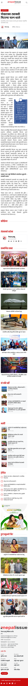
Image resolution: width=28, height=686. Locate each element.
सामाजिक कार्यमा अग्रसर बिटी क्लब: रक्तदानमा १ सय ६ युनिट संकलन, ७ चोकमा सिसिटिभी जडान (16, 457)
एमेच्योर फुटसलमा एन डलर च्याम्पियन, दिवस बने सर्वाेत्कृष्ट (14, 290)
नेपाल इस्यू (11, 236)
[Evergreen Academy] (14, 517)
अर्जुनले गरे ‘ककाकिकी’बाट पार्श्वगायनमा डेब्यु (17, 428)
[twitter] (11, 241)
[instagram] (13, 241)
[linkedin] (18, 241)
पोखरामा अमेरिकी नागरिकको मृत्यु (14, 311)
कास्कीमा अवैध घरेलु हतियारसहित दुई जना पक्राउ (14, 332)
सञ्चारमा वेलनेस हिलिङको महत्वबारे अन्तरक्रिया (14, 269)
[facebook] (8, 241)
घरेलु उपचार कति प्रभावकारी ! (14, 394)
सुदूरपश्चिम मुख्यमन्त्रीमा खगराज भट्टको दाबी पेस (16, 449)
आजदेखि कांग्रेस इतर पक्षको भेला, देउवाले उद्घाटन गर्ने (15, 442)
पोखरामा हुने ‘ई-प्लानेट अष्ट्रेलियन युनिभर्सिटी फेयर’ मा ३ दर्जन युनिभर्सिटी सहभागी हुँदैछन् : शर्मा (16, 410)
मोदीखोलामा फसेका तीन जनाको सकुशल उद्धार (15, 435)
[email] (21, 241)
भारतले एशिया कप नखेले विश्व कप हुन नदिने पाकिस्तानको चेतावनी (13, 499)
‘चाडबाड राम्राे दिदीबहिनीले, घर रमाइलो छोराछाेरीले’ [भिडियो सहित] (17, 402)
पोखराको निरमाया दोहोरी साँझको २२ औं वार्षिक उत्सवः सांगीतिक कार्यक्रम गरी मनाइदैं (14, 375)
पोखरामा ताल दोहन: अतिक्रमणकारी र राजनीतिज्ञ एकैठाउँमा (16, 388)
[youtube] (16, 241)
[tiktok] (15, 683)
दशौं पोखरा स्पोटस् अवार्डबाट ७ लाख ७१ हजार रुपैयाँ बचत (14, 353)
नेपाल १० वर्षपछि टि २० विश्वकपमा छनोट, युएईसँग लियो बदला (14, 494)
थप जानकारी (4, 673)
